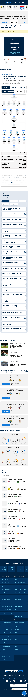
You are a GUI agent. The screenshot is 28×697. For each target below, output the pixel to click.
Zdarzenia (14, 87)
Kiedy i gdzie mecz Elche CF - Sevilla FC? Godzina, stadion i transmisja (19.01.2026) (18, 364)
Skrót (23, 22)
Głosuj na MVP (6, 384)
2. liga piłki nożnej (6, 602)
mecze (8, 2)
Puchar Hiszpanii (19, 602)
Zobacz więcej (26, 371)
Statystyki (4, 22)
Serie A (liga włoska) (20, 592)
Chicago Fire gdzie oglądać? (8, 613)
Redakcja (11, 675)
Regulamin (21, 675)
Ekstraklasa (4, 592)
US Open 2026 (18, 629)
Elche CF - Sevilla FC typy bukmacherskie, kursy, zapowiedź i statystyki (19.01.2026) (16, 356)
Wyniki (13, 204)
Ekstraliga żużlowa (6, 642)
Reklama (16, 675)
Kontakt (5, 675)
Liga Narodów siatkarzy (20, 626)
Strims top (17, 649)
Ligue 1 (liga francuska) (20, 596)
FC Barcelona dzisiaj (6, 609)
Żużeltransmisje (20, 570)
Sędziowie (22, 87)
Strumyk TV (18, 652)
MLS (16, 579)
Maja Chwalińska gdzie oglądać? (8, 626)
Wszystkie (5, 201)
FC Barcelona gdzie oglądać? (8, 606)
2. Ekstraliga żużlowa (6, 646)
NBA (16, 632)
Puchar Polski (5, 596)
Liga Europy (4, 586)
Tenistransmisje (12, 570)
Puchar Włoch (18, 616)
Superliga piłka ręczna (7, 659)
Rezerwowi (19, 91)
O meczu (14, 201)
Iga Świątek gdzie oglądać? (8, 622)
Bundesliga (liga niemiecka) (21, 589)
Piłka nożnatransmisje (3, 570)
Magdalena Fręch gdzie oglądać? (8, 639)
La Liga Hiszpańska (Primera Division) (14, 53)
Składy (5, 87)
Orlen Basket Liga (6, 656)
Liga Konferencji (5, 582)
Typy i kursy (5, 204)
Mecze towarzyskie (19, 622)
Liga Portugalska (19, 599)
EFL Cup (17, 609)
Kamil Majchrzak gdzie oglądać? (8, 632)
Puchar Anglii (18, 606)
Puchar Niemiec (19, 613)
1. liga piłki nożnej (6, 599)
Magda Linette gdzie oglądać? (8, 636)
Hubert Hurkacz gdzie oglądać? (8, 629)
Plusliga (3, 649)
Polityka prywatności (14, 676)
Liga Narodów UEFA (6, 589)
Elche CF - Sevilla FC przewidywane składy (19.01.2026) (16, 346)
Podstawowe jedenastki (8, 91)
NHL (16, 636)
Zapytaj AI (24, 693)
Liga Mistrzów (5, 579)
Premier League (19, 586)
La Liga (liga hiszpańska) (21, 582)
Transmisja (14, 22)
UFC (16, 639)
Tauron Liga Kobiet (6, 652)
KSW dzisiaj (18, 642)
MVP (14, 94)
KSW (16, 646)
